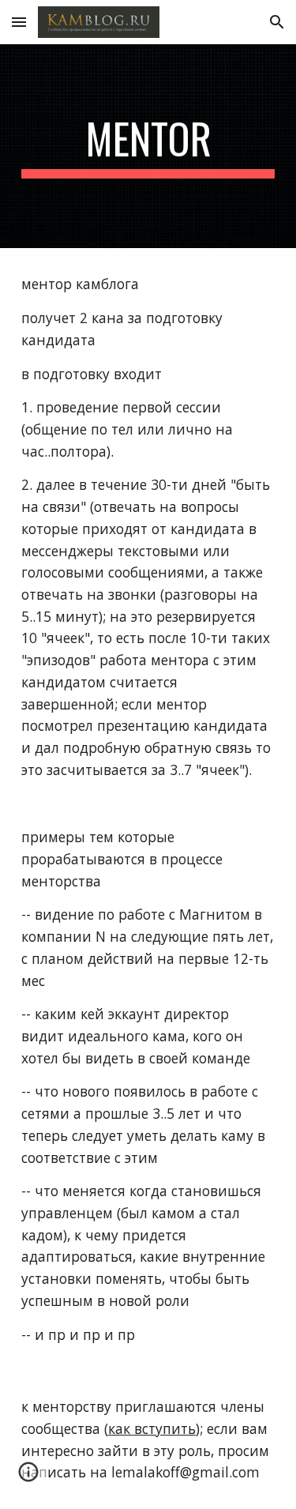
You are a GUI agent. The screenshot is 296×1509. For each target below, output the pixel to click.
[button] (19, 21)
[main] (148, 146)
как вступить (152, 1428)
